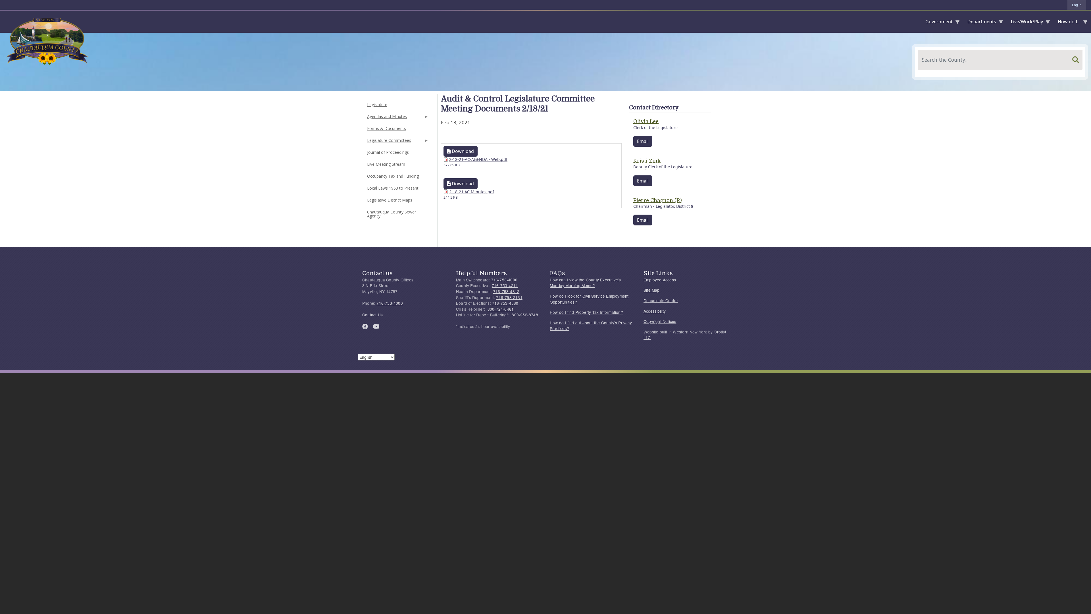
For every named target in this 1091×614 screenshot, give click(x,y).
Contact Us (372, 315)
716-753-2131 (509, 297)
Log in (1077, 5)
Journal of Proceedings (388, 152)
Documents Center (661, 300)
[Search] (1075, 60)
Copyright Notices (660, 321)
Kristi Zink (647, 161)
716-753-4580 (505, 303)
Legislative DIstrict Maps (389, 200)
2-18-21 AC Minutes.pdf (471, 191)
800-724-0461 (501, 309)
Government (937, 22)
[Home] (4, 21)
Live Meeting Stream (386, 164)
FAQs (557, 273)
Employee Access (660, 280)
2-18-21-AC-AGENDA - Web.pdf (478, 159)
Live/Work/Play (1024, 22)
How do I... (1066, 22)
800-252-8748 (525, 315)
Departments (979, 22)
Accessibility (655, 311)
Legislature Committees (388, 142)
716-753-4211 (505, 285)
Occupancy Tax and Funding (393, 176)
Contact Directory (654, 107)
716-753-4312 (506, 291)
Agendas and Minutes (386, 118)
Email (643, 141)
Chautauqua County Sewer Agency (391, 214)
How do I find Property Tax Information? (586, 312)
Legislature (377, 104)
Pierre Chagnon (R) (657, 200)
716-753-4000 (389, 303)
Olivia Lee (646, 121)
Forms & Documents (386, 128)
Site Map (652, 290)
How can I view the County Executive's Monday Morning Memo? (585, 283)
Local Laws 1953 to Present (393, 188)
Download (462, 151)
